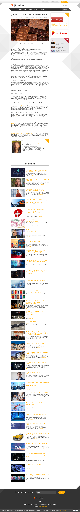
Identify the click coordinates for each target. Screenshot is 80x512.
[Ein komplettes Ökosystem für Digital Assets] (18, 426)
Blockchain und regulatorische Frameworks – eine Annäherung (37, 230)
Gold (31, 132)
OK (75, 510)
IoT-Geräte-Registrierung (23, 133)
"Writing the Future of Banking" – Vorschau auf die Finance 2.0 (37, 352)
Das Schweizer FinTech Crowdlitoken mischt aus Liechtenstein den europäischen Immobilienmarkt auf (37, 384)
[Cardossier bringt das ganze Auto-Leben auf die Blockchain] (18, 436)
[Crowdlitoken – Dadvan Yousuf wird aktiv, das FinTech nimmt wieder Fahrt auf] (18, 192)
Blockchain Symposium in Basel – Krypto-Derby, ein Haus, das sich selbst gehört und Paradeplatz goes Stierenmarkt (37, 333)
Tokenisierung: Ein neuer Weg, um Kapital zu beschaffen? (37, 179)
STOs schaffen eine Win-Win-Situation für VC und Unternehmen (37, 281)
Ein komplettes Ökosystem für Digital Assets (35, 423)
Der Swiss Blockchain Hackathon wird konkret (36, 363)
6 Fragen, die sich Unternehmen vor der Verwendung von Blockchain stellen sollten (37, 413)
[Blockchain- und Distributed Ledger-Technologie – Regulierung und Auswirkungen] (18, 315)
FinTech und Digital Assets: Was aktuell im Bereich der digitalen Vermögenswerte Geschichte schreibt (36, 262)
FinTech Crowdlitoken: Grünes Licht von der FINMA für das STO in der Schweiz (37, 342)
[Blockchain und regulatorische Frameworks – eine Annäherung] (18, 233)
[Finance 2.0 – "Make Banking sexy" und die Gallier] (18, 325)
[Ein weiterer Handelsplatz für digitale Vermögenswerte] (18, 406)
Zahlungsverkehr (22, 9)
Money (43, 1)
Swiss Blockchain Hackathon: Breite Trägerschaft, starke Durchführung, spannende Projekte (35, 302)
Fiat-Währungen (27, 132)
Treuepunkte (37, 132)
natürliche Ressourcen (19, 132)
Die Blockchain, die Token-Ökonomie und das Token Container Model (36, 240)
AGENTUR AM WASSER (43, 506)
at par (32, 122)
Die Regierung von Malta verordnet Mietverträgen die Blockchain (35, 291)
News (14, 9)
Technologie (27, 17)
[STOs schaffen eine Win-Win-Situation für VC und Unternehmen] (18, 284)
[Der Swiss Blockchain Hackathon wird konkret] (18, 365)
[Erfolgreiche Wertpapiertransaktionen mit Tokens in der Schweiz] (18, 223)
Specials (53, 1)
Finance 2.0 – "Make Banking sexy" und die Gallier (37, 322)
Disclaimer (50, 504)
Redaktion (30, 504)
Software (17, 133)
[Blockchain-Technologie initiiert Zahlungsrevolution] (18, 375)
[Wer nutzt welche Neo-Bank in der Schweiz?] (53, 50)
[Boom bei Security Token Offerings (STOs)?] (18, 396)
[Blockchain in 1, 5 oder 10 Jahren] (18, 467)
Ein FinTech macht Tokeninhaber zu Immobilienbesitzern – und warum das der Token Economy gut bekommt (37, 201)
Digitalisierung (46, 17)
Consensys (37, 143)
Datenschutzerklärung (42, 504)
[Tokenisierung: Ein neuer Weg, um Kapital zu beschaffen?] (18, 182)
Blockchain (41, 17)
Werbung (54, 504)
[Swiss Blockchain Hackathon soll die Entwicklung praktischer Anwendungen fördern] (18, 457)
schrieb (24, 46)
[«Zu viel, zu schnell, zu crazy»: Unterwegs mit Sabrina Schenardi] (53, 42)
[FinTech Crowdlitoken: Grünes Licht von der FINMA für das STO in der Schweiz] (18, 345)
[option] (59, 19)
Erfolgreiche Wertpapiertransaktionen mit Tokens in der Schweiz (36, 220)
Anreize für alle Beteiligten (18, 105)
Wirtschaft (32, 17)
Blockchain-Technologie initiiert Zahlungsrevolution (34, 373)
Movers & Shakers (33, 9)
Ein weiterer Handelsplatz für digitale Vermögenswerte (35, 403)
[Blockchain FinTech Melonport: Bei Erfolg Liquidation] (18, 446)
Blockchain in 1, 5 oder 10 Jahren (34, 464)
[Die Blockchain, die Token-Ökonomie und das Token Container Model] (18, 243)
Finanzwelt (36, 17)
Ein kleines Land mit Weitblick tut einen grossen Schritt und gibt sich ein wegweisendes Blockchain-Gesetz (36, 251)
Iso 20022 (63, 1)
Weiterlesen (34, 175)
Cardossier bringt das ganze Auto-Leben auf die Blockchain (37, 434)
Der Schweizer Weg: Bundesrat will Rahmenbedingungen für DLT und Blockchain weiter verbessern (35, 211)
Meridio (27, 102)
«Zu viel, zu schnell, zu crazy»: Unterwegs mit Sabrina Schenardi (61, 43)
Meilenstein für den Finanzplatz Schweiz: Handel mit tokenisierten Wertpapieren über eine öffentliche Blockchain (37, 170)
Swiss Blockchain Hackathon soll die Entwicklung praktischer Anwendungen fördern (36, 455)
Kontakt (25, 504)
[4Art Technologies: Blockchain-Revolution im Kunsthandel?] (18, 477)
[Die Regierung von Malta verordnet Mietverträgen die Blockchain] (18, 294)
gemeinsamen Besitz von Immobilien (20, 103)
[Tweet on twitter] (28, 163)
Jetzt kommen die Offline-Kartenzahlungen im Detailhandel (60, 47)
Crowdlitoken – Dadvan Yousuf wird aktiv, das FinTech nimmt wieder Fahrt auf (36, 190)
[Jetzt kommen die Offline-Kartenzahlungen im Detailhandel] (53, 46)
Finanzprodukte (32, 133)
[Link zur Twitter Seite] (64, 5)
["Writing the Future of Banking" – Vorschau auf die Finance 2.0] (18, 355)
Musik (34, 132)
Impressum (35, 504)
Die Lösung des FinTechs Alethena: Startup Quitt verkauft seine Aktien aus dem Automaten (37, 272)
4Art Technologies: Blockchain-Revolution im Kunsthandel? (37, 475)
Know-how (42, 9)
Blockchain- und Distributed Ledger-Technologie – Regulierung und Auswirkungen (35, 313)
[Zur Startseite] (40, 497)
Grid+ (17, 115)
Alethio (36, 141)
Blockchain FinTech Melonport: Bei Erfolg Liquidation (36, 444)
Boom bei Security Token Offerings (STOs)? (37, 392)
